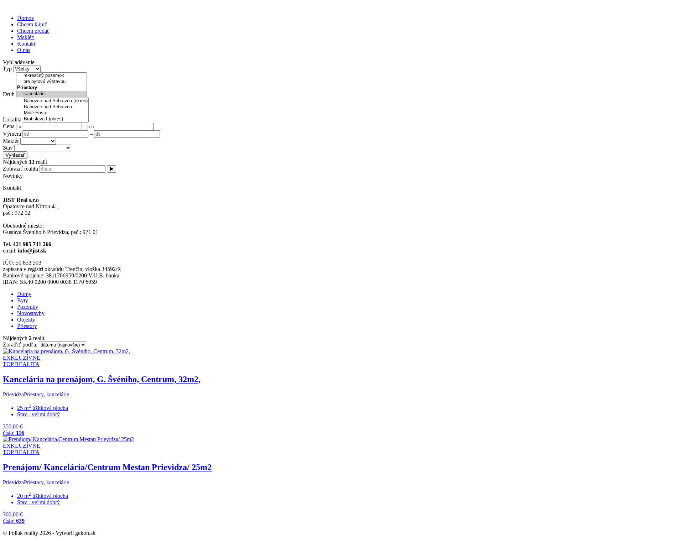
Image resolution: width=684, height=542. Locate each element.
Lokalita (12, 119)
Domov (25, 18)
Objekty (26, 320)
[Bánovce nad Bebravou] (55, 107)
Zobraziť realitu (20, 169)
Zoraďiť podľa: (21, 345)
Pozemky (27, 307)
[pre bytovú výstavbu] (51, 82)
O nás (23, 50)
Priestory (27, 326)
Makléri (26, 37)
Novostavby (31, 313)
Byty (22, 300)
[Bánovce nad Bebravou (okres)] (55, 101)
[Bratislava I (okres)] (55, 119)
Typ (7, 69)
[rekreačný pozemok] (51, 76)
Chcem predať (33, 31)
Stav (8, 148)
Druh (9, 94)
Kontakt (26, 44)
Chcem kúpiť (32, 24)
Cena (9, 126)
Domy (24, 294)
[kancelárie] (51, 94)
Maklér (11, 141)
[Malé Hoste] (55, 113)
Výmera (12, 134)
